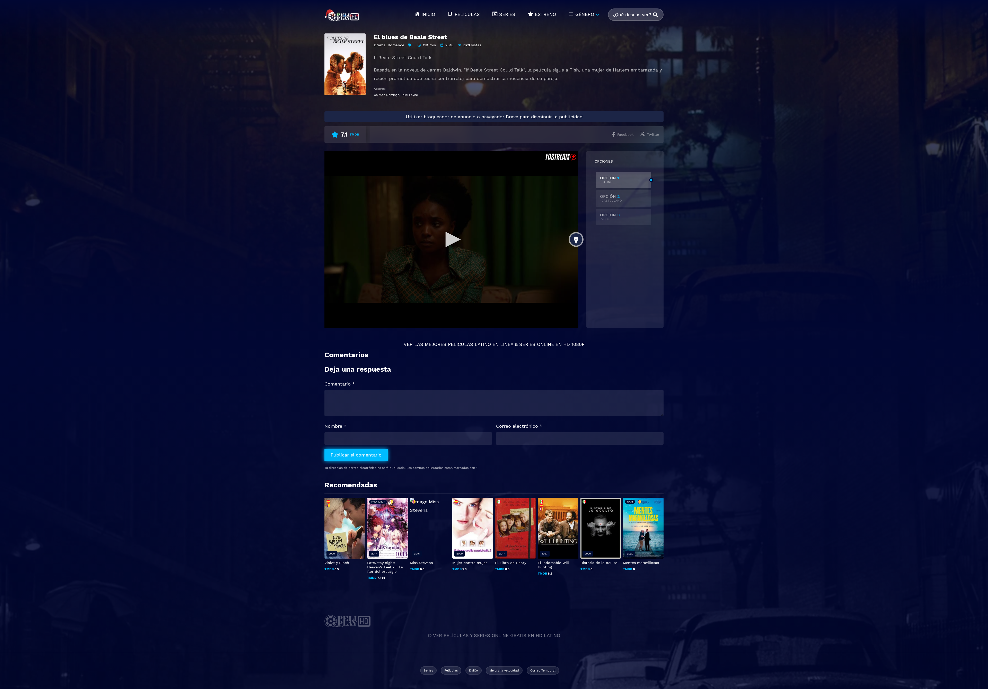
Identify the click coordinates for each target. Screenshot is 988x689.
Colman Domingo (386, 95)
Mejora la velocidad (504, 670)
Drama (379, 45)
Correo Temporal (542, 670)
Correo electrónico (519, 426)
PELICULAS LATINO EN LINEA (480, 344)
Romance (396, 45)
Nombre (335, 426)
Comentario (339, 384)
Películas (451, 670)
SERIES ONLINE (536, 344)
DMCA (473, 670)
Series (428, 670)
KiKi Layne (410, 95)
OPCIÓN (609, 179)
